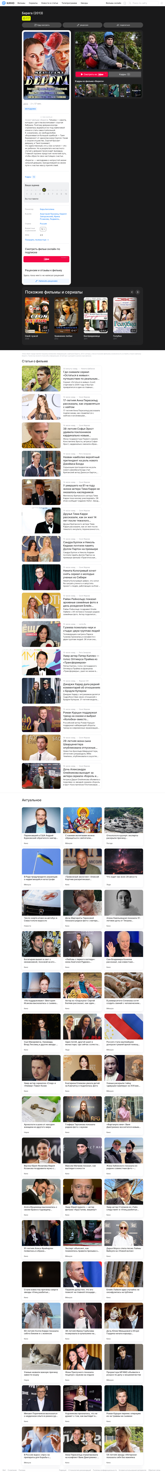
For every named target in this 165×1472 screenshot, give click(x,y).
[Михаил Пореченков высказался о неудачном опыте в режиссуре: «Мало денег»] (41, 1404)
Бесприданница (92, 336)
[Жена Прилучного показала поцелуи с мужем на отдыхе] (82, 1363)
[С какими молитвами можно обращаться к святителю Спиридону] (82, 826)
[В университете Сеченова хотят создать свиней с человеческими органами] (123, 991)
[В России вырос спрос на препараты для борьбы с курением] (41, 1446)
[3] (36, 194)
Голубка (117, 336)
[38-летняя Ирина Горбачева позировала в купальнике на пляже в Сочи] (82, 1322)
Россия (43, 223)
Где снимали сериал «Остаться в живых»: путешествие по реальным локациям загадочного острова (80, 375)
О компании (12, 1470)
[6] (49, 194)
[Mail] (4, 3)
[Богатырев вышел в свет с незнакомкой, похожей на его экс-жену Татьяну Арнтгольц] (41, 950)
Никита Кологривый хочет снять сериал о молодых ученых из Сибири (79, 574)
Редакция (62, 1470)
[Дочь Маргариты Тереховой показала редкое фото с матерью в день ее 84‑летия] (82, 909)
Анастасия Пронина (49, 214)
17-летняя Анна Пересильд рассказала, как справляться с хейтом (81, 404)
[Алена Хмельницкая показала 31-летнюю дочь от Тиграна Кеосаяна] (123, 909)
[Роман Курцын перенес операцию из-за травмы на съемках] (123, 1404)
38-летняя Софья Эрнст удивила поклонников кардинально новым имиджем (78, 432)
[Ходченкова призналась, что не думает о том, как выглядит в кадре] (82, 1404)
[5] (45, 194)
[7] (53, 194)
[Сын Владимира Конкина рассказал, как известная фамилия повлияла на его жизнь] (123, 950)
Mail (4, 1470)
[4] (40, 194)
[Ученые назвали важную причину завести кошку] (41, 1363)
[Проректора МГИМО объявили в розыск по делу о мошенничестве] (123, 1363)
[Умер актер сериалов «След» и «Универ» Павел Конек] (41, 1074)
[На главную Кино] (10, 3)
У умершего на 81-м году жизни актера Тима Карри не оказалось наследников (81, 489)
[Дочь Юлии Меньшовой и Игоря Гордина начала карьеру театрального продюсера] (123, 1322)
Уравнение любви (63, 336)
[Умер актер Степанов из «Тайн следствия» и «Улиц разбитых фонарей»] (123, 1198)
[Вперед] (137, 292)
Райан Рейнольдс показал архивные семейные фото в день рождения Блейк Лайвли (80, 602)
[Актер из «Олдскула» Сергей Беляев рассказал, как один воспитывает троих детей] (82, 991)
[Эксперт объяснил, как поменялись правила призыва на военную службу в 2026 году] (82, 1239)
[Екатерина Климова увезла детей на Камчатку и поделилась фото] (82, 1074)
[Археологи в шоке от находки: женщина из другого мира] (41, 1115)
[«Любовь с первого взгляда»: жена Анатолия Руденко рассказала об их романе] (82, 950)
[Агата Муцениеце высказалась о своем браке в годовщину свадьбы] (41, 1198)
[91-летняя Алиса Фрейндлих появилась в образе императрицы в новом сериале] (41, 1239)
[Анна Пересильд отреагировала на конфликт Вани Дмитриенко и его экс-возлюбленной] (82, 1446)
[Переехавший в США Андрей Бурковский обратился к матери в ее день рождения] (41, 826)
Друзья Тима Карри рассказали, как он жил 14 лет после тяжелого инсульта (79, 517)
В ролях (28, 214)
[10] (66, 194)
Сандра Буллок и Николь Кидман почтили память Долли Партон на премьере (80, 546)
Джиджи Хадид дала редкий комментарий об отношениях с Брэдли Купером (81, 687)
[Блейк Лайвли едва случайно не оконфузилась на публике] (123, 1280)
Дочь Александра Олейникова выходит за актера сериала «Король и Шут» (79, 773)
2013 (25, 104)
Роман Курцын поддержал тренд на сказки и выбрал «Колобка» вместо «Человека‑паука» (80, 716)
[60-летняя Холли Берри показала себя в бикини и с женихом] (41, 1322)
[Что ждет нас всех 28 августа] (123, 868)
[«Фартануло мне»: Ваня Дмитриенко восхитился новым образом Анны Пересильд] (123, 1115)
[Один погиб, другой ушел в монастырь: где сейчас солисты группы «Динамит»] (82, 1033)
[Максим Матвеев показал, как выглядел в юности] (82, 1157)
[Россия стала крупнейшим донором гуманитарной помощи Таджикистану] (123, 1033)
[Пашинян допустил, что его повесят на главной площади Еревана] (82, 1280)
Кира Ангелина (47, 209)
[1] (27, 194)
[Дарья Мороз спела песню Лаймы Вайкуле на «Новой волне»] (123, 1239)
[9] (62, 194)
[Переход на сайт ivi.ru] (46, 259)
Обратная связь (154, 1470)
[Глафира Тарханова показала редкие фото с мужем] (82, 1115)
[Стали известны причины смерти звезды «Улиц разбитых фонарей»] (41, 1280)
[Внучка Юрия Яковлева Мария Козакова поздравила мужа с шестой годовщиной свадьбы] (41, 1157)
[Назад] (132, 292)
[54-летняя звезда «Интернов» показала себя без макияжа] (123, 1446)
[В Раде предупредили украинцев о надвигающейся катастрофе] (41, 868)
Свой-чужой (31, 336)
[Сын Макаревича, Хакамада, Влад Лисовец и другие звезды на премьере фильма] (41, 1033)
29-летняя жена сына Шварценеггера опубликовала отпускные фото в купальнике (79, 744)
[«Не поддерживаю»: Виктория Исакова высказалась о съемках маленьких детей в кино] (41, 991)
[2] (32, 194)
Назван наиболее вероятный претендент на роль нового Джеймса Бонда (81, 460)
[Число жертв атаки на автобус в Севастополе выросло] (41, 909)
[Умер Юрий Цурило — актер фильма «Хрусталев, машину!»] (82, 1198)
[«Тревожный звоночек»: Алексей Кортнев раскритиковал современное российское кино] (82, 868)
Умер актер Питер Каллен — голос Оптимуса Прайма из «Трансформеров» (81, 659)
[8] (57, 194)
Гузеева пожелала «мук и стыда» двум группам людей (81, 629)
